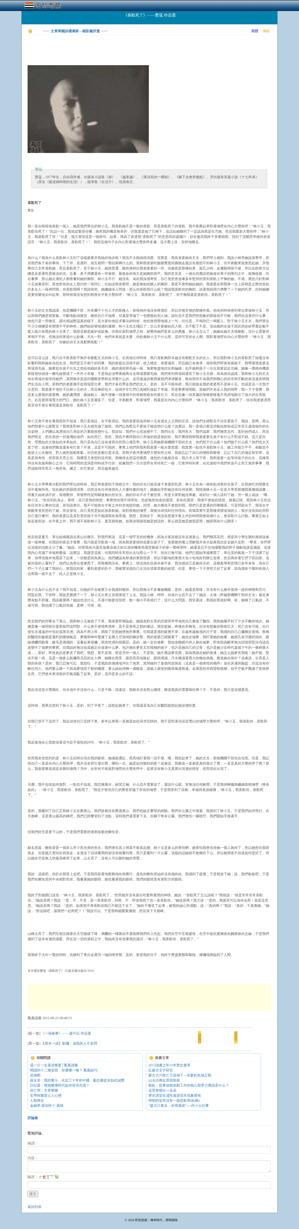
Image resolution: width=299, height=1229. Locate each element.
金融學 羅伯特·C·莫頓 (46, 1105)
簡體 (254, 31)
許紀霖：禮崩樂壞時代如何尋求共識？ (60, 1085)
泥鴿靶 (35, 1075)
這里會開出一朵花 (162, 1090)
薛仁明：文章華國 (44, 1090)
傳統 (266, 31)
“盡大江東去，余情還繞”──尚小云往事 (178, 1105)
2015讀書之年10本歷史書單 (169, 1065)
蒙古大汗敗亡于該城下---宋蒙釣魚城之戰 (179, 1075)
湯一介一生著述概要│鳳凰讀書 (54, 1065)
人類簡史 (37, 1100)
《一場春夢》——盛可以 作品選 (66, 1033)
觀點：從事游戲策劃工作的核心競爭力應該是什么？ (188, 1085)
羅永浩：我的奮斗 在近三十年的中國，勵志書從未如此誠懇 (77, 1080)
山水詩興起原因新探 (164, 1080)
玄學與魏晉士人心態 (46, 1095)
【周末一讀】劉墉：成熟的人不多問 (69, 1043)
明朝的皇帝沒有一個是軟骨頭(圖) (174, 1100)
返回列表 (35, 1207)
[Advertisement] (107, 48)
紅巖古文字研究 (160, 1070)
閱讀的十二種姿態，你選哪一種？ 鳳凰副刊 (63, 1070)
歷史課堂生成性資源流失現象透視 (174, 1095)
